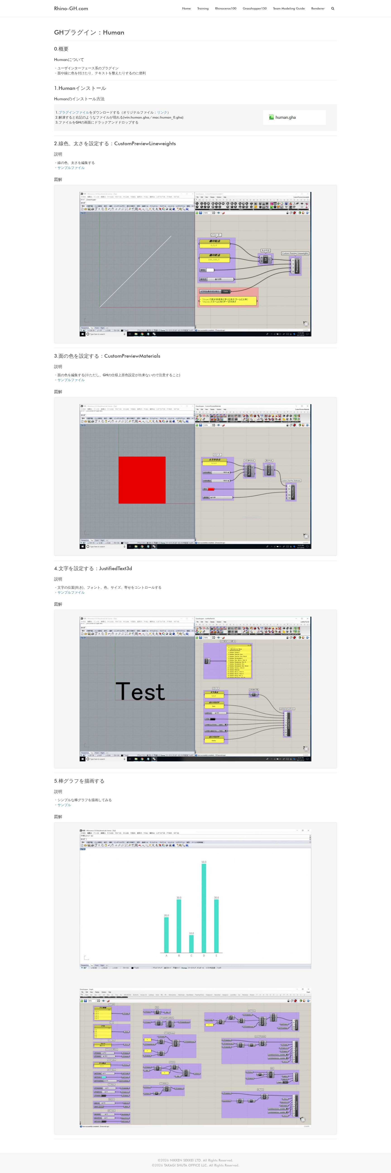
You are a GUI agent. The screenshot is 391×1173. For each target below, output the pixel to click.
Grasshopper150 (255, 8)
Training (203, 8)
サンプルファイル (71, 168)
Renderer (317, 8)
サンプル (64, 805)
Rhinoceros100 (225, 8)
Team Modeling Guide (289, 8)
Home (186, 8)
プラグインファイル (74, 112)
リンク (162, 112)
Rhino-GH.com (71, 8)
